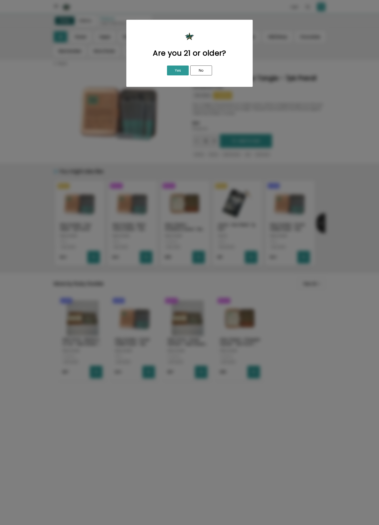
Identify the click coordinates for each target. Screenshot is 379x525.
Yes (178, 70)
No (201, 70)
